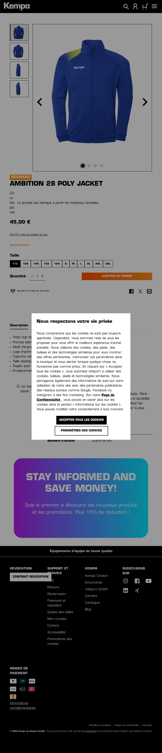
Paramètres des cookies (81, 430)
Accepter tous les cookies (81, 420)
